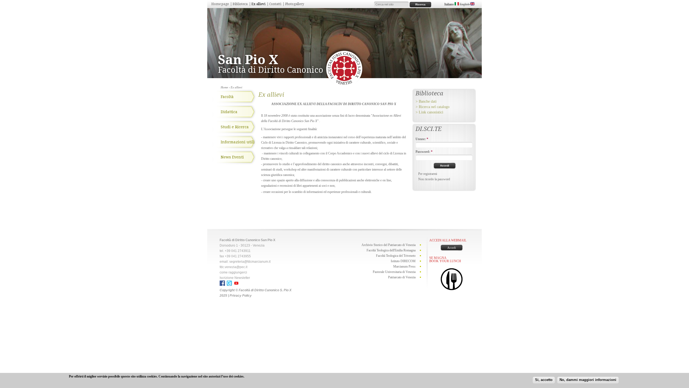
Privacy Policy (241, 295)
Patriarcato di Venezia (402, 277)
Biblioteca (240, 4)
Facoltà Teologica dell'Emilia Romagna (391, 250)
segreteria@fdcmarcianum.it (249, 262)
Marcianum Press (404, 266)
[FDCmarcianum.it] (344, 84)
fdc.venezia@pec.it (233, 267)
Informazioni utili (238, 142)
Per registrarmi (427, 174)
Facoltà (227, 97)
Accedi (451, 247)
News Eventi (232, 157)
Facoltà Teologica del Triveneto (396, 256)
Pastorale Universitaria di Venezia (394, 272)
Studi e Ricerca (235, 127)
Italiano (449, 4)
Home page (220, 4)
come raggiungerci (233, 272)
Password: (424, 152)
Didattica (229, 112)
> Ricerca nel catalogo (432, 107)
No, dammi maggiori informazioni (588, 380)
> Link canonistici (429, 112)
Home (224, 87)
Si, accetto (544, 380)
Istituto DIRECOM (403, 261)
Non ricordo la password (434, 179)
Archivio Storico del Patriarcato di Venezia (388, 245)
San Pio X (248, 59)
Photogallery (294, 4)
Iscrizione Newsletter (235, 278)
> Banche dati (426, 101)
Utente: (422, 139)
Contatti (275, 4)
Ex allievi (258, 4)
